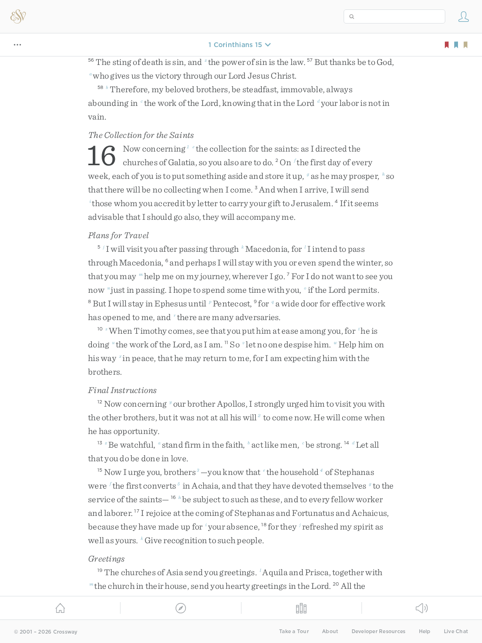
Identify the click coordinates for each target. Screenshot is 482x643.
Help (425, 631)
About (330, 631)
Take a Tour (294, 631)
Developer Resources (379, 631)
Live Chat (456, 631)
